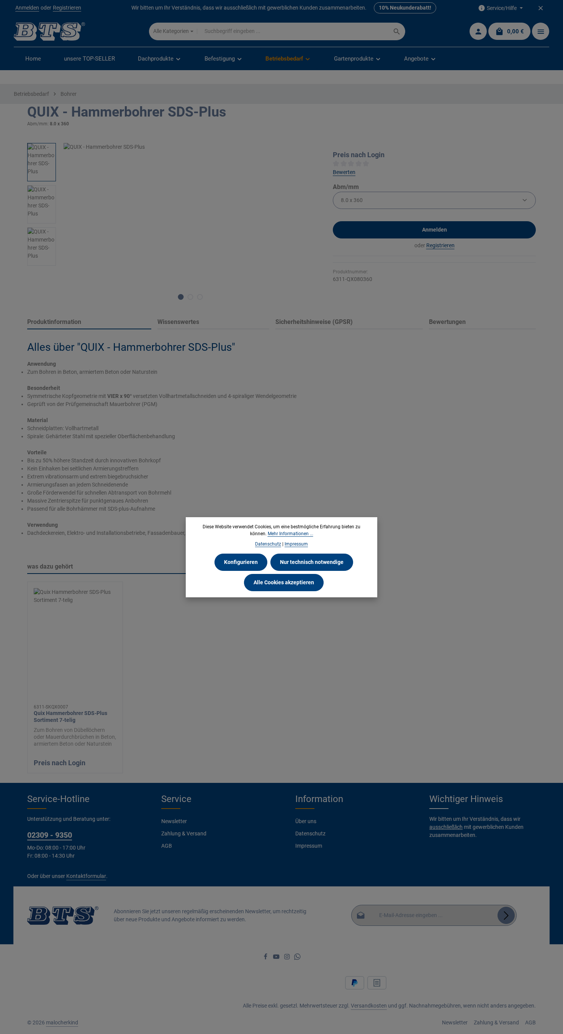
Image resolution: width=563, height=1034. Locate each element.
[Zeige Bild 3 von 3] (200, 297)
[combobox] (293, 31)
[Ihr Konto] (478, 31)
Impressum (308, 846)
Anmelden (27, 8)
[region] (172, 225)
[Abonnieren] (506, 915)
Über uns (305, 821)
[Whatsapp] (297, 958)
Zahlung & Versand (183, 833)
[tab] (89, 322)
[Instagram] (287, 958)
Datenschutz (310, 833)
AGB (166, 846)
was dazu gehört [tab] (50, 566)
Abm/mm (346, 187)
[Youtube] (277, 958)
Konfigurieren (241, 562)
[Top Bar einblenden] (540, 31)
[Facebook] (266, 958)
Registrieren (67, 8)
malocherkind (62, 1022)
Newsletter (174, 821)
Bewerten (344, 172)
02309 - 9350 (49, 835)
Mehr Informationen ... (290, 533)
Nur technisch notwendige (312, 562)
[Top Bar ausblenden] (540, 8)
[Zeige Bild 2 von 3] (190, 297)
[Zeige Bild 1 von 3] (181, 297)
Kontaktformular (86, 876)
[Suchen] (397, 31)
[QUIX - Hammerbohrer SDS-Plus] (190, 225)
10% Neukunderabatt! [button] (405, 8)
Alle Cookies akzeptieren (284, 582)
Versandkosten (369, 1006)
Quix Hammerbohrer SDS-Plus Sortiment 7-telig (70, 716)
